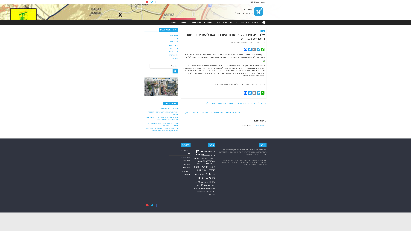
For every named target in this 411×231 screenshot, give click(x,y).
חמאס (197, 166)
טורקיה (212, 170)
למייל (245, 165)
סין (199, 181)
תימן (209, 194)
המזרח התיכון (207, 161)
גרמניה (207, 159)
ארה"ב (200, 155)
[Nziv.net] (264, 22)
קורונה (200, 188)
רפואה (207, 192)
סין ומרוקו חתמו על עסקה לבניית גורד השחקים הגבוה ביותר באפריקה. (210, 112)
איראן (199, 151)
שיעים (202, 191)
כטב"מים (197, 174)
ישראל (208, 174)
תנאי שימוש (256, 22)
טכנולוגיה (201, 170)
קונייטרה (205, 188)
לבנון (207, 177)
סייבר (201, 182)
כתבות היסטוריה (209, 22)
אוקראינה (208, 151)
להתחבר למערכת (259, 125)
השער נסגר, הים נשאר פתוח (169, 109)
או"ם (213, 151)
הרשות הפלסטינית (204, 163)
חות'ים (212, 167)
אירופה (212, 155)
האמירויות (197, 158)
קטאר (195, 188)
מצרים (201, 177)
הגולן (213, 161)
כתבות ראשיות (245, 22)
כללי (263, 31)
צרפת (210, 188)
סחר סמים (205, 182)
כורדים (202, 174)
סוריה (212, 181)
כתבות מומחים (184, 22)
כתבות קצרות (233, 22)
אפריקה (206, 156)
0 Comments (243, 42)
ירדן (214, 174)
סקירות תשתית (196, 22)
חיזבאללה (205, 166)
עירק (202, 185)
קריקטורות (174, 22)
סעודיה (212, 185)
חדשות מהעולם (222, 22)
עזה (207, 185)
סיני (196, 182)
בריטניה (212, 158)
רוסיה (212, 191)
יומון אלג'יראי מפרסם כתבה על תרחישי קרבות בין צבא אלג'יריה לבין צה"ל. (236, 103)
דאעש (202, 159)
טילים (206, 170)
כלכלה (212, 177)
